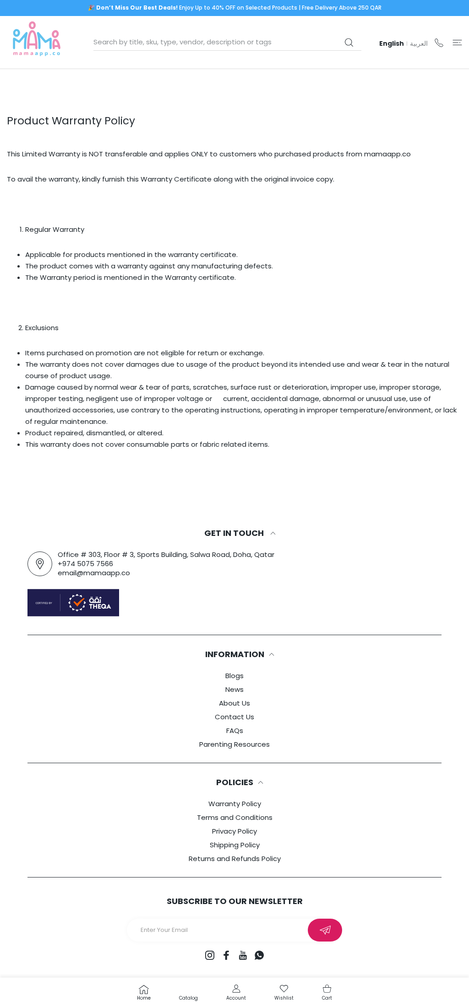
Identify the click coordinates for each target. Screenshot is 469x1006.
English (391, 43)
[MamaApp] (36, 42)
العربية (419, 43)
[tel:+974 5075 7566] (439, 42)
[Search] (348, 42)
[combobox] (227, 42)
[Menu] (457, 42)
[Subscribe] (325, 930)
